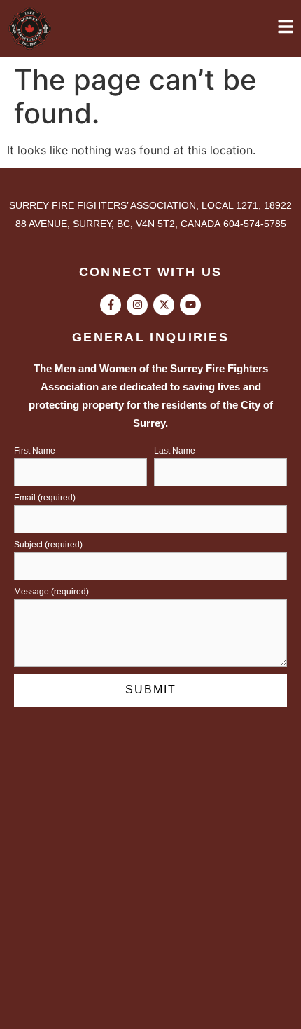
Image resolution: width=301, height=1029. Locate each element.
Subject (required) (48, 545)
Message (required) (51, 592)
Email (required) (45, 498)
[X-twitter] (163, 304)
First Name (34, 451)
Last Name (174, 451)
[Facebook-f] (110, 304)
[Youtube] (190, 304)
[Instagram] (137, 304)
